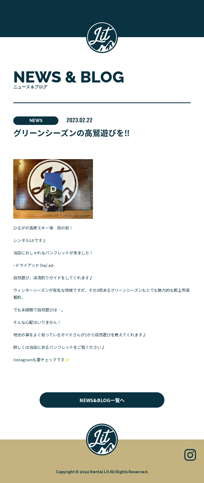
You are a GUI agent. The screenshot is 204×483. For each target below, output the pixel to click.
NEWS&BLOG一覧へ (102, 400)
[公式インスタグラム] (190, 454)
